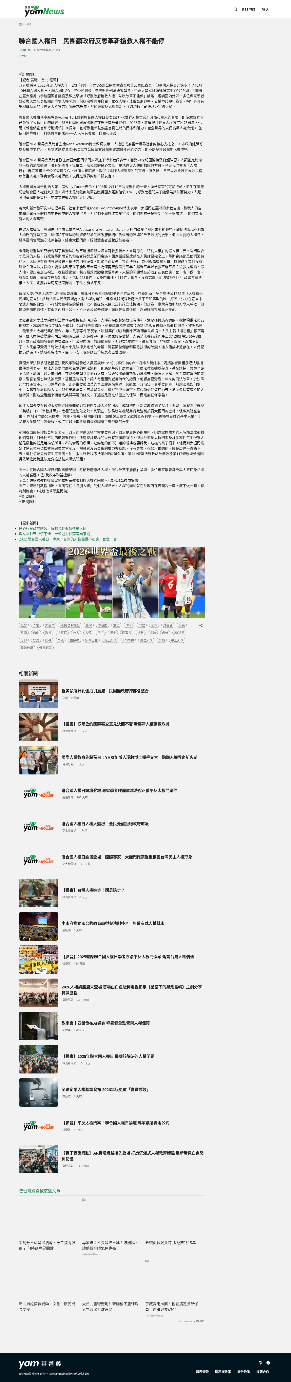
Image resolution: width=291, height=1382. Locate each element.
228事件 (128, 640)
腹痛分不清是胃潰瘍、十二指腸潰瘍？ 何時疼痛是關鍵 (47, 1245)
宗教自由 (91, 640)
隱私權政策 (223, 1372)
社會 (24, 625)
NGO (129, 625)
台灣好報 (25, 50)
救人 (76, 632)
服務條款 (202, 1372)
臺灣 (89, 625)
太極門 (50, 625)
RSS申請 (249, 9)
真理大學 (146, 640)
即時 (29, 24)
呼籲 (24, 632)
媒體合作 (262, 1372)
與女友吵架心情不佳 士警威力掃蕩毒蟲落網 (54, 533)
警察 (162, 640)
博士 (113, 632)
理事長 (126, 632)
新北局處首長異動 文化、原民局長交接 (47, 1306)
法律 (154, 625)
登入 (265, 9)
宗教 (142, 625)
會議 (36, 640)
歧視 (48, 640)
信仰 (24, 640)
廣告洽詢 (243, 1372)
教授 (48, 632)
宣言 (116, 625)
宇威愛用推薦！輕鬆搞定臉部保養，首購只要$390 (171, 1306)
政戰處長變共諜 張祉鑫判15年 (170, 1242)
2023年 (179, 632)
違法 (153, 632)
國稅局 (74, 640)
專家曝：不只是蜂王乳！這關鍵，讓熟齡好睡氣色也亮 (110, 1245)
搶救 (140, 632)
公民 (182, 625)
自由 (36, 632)
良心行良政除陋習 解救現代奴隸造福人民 (53, 528)
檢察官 (62, 632)
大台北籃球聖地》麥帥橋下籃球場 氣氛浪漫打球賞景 (110, 1306)
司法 (60, 640)
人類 (88, 632)
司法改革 (27, 648)
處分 (165, 632)
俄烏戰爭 (45, 648)
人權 (36, 625)
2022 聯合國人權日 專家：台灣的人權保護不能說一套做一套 (68, 539)
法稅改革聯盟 (70, 625)
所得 (100, 632)
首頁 (21, 24)
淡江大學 (110, 640)
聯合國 (102, 625)
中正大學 (177, 640)
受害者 (168, 625)
